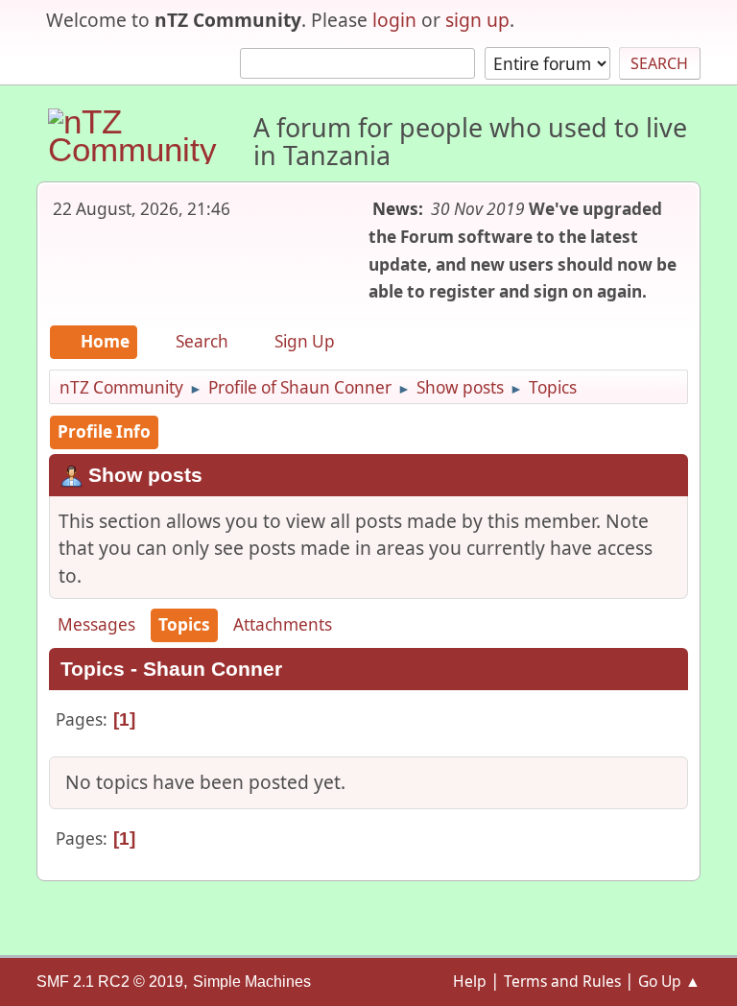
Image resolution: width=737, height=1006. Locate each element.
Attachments (282, 624)
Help (470, 981)
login (394, 20)
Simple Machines (252, 981)
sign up (477, 20)
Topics (184, 624)
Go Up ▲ (669, 981)
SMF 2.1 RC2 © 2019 (109, 981)
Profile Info (104, 431)
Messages (96, 624)
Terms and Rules (562, 981)
